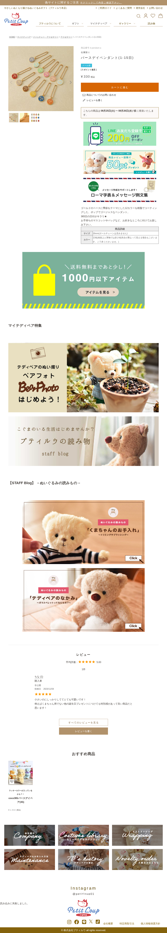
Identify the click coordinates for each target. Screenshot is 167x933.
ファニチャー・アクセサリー (45, 37)
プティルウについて (50, 23)
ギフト (75, 23)
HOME (12, 37)
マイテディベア (98, 23)
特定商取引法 (127, 923)
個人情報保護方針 (150, 923)
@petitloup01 (83, 893)
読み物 (151, 23)
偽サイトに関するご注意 (83, 2)
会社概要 (108, 923)
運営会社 (140, 8)
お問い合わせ (156, 8)
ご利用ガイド (105, 8)
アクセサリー (66, 37)
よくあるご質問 (124, 8)
